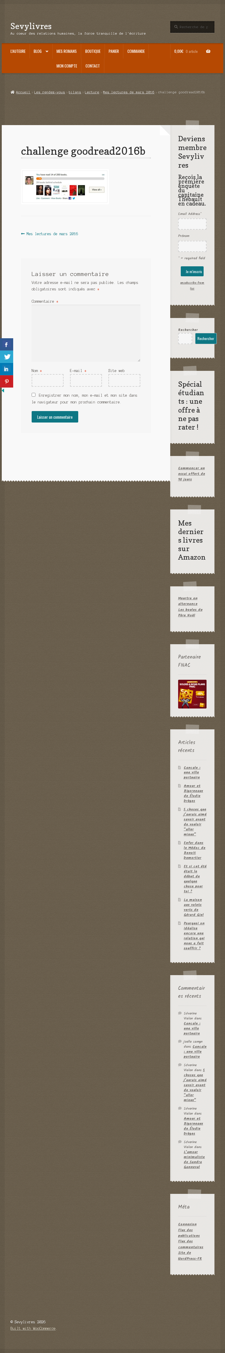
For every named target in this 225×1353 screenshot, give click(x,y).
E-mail (78, 371)
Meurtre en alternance (187, 601)
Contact (93, 66)
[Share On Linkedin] (6, 369)
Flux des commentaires (190, 1244)
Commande (136, 51)
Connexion (187, 1224)
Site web (116, 371)
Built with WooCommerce (33, 1328)
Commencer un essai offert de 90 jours (191, 473)
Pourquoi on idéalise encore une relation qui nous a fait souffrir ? (194, 935)
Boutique (92, 51)
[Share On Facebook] (6, 344)
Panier (114, 51)
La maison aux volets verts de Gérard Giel (194, 907)
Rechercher (188, 330)
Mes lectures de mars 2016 (128, 92)
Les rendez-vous (49, 92)
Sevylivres (31, 26)
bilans (75, 92)
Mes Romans (67, 51)
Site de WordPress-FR (190, 1255)
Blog (38, 51)
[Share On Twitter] (6, 357)
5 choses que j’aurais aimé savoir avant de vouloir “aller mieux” (195, 822)
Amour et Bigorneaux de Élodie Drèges (193, 793)
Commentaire (45, 301)
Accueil (23, 92)
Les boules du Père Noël (190, 612)
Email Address (189, 214)
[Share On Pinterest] (6, 381)
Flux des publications (189, 1232)
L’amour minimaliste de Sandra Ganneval (194, 1159)
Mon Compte (67, 66)
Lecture (92, 92)
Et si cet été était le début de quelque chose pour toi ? (195, 879)
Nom (37, 371)
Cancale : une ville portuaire (192, 772)
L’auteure (18, 51)
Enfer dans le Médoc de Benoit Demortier (194, 850)
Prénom (183, 236)
